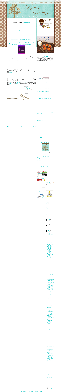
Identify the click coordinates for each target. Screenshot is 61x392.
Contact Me (38, 158)
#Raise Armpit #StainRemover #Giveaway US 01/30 (50, 308)
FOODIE (31, 39)
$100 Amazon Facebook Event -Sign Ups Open (50, 302)
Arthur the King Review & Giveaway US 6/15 (21, 30)
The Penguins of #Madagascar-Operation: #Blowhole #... (50, 317)
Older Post (34, 126)
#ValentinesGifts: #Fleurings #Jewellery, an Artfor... (50, 254)
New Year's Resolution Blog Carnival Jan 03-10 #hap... (50, 366)
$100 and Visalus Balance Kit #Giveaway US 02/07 (50, 269)
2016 (47, 212)
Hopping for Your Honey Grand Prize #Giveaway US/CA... (50, 233)
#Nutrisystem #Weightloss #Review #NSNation (50, 311)
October (48, 220)
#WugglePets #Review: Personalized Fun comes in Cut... (50, 262)
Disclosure (38, 159)
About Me (38, 157)
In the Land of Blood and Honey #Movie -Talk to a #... (50, 347)
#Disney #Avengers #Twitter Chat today (50, 236)
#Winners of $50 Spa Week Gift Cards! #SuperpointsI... (49, 247)
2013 (47, 215)
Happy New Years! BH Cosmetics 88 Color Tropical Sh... (50, 375)
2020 (47, 207)
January (48, 231)
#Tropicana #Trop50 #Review (49, 378)
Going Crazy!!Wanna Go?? (19, 56)
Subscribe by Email (39, 138)
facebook (9, 83)
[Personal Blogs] (41, 194)
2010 (47, 381)
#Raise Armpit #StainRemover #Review (49, 320)
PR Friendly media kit (42, 64)
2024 (47, 202)
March (48, 229)
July (48, 224)
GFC (19, 82)
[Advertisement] (45, 128)
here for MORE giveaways (26, 22)
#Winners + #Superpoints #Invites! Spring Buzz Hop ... (50, 280)
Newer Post (8, 126)
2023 (47, 203)
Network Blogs (18, 83)
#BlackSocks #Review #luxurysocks (50, 245)
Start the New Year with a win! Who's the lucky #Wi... (50, 372)
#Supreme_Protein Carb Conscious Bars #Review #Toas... (50, 350)
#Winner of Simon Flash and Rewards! (50, 361)
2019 (47, 208)
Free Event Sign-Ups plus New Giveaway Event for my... (50, 275)
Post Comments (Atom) (14, 128)
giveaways (10, 72)
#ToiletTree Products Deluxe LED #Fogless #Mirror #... (50, 266)
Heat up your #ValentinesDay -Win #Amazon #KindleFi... (50, 305)
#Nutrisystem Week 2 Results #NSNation (50, 278)
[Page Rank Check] (42, 196)
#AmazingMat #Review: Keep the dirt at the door (50, 259)
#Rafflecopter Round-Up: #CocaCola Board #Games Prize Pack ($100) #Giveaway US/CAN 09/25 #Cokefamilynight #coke (44, 94)
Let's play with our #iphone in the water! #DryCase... (50, 272)
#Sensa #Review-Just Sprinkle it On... (49, 363)
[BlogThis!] (25, 93)
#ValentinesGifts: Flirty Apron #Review (50, 240)
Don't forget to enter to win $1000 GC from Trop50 (50, 328)
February (48, 230)
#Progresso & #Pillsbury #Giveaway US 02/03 (50, 289)
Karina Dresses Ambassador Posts (15, 39)
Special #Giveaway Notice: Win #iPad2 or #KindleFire (50, 331)
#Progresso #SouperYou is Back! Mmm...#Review (50, 300)
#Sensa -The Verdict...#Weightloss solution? (50, 294)
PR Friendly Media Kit (40, 160)
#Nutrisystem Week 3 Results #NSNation (50, 243)
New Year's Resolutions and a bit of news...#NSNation (50, 369)
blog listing (38, 195)
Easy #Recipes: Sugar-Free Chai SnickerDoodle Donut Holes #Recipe (45, 34)
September (48, 221)
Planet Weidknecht (12, 56)
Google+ (17, 82)
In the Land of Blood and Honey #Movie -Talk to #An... (50, 335)
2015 (47, 213)
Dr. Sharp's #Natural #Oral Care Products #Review (50, 238)
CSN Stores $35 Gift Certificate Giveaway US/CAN (42, 91)
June (48, 225)
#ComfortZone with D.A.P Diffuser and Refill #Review (50, 344)
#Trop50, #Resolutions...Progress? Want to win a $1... (50, 341)
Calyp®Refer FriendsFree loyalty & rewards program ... (50, 283)
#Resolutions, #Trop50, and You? (50, 359)
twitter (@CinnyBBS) (24, 82)
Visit (40, 120)
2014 (47, 214)
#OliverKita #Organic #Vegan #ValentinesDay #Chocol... (50, 251)
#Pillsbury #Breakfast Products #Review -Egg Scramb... (50, 291)
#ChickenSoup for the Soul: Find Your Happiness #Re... (50, 356)
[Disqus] (21, 113)
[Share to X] (26, 93)
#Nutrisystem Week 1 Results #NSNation (50, 314)
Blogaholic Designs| (39, 391)
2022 (47, 204)
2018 (47, 209)
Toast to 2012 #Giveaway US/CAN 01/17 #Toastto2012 (50, 338)
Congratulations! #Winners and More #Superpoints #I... (50, 353)
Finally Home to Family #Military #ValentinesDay (50, 297)
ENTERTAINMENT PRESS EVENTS (25, 39)
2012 (47, 217)
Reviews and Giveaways (40, 161)
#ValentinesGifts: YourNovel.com (49, 257)
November (48, 219)
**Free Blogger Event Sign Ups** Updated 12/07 (21, 19)
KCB (51, 388)
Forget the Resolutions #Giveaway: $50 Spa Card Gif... (50, 286)
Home (21, 126)
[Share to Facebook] (27, 93)
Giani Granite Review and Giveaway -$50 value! (42, 84)
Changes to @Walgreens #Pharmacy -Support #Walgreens (50, 325)
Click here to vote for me (42, 198)
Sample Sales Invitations (40, 162)
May (48, 226)
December (48, 218)
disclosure (20, 80)
